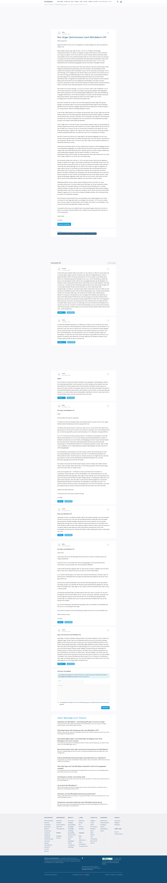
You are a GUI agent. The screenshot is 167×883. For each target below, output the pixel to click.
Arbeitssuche (103, 820)
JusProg (104, 863)
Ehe (80, 824)
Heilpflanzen (47, 835)
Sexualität (81, 828)
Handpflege (71, 828)
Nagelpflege (71, 841)
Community (117, 820)
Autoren (117, 832)
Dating (80, 822)
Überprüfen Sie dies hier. (87, 869)
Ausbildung (103, 824)
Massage (46, 843)
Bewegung (59, 836)
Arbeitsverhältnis (104, 822)
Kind (80, 838)
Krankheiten (78, 233)
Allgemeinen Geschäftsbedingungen (80, 702)
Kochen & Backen (60, 824)
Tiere (91, 837)
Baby (80, 836)
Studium (102, 826)
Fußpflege (70, 822)
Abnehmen (59, 820)
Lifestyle (90, 1)
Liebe (81, 1)
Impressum (107, 874)
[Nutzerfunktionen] (121, 1)
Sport (72, 1)
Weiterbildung (103, 828)
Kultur (91, 831)
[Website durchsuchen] (117, 1)
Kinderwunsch (82, 840)
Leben (80, 842)
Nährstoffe (59, 826)
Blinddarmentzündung (61, 4)
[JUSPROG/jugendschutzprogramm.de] (107, 859)
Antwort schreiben (64, 224)
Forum (110, 1)
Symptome (47, 847)
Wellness (46, 851)
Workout (58, 838)
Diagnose (46, 828)
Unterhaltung (93, 839)
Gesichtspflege (71, 824)
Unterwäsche (71, 845)
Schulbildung (82, 844)
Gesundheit (60, 1)
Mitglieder (117, 822)
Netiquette (117, 824)
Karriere (95, 1)
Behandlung (47, 826)
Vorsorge (46, 849)
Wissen (102, 831)
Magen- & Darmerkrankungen (89, 233)
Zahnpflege (71, 847)
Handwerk (92, 828)
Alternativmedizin (48, 820)
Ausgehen (92, 820)
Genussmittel (93, 826)
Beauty (77, 1)
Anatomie (46, 822)
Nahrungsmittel (60, 828)
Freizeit (92, 822)
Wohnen (92, 843)
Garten (92, 824)
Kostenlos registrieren (83, 676)
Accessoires (71, 820)
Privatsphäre (120, 874)
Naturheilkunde (48, 845)
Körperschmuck (72, 835)
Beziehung (81, 820)
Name (59, 680)
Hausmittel (47, 833)
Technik (92, 835)
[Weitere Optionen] (108, 33)
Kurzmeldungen (103, 1)
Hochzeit (81, 826)
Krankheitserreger (48, 839)
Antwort (60, 685)
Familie (85, 1)
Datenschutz (113, 874)
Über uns (118, 828)
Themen (51, 4)
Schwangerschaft (83, 846)
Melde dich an (82, 675)
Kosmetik (70, 837)
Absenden (105, 707)
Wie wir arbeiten (119, 834)
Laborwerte (47, 841)
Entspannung (47, 831)
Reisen (92, 833)
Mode (69, 839)
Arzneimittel (47, 824)
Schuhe (70, 843)
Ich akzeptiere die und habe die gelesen (84, 703)
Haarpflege (70, 826)
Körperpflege (71, 833)
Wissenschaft (93, 841)
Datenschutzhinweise (103, 702)
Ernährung (67, 1)
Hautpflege (70, 831)
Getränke (58, 822)
